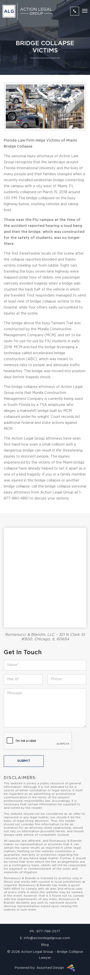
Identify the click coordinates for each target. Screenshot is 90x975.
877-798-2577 (48, 931)
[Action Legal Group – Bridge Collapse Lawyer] (27, 11)
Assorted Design (50, 968)
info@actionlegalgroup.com (47, 938)
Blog (45, 945)
